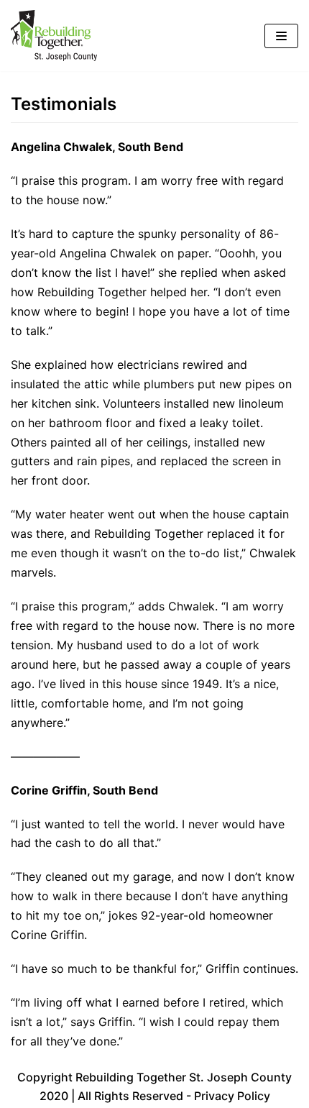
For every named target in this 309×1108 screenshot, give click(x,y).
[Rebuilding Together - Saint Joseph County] (54, 35)
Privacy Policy (232, 1096)
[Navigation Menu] (281, 36)
